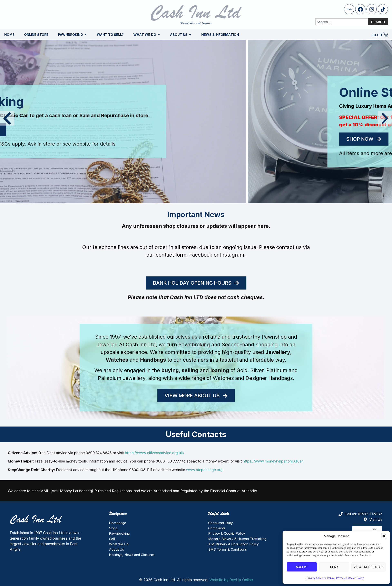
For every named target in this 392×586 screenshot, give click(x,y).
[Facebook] (360, 9)
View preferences (369, 567)
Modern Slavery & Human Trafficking (237, 539)
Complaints (216, 528)
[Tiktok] (383, 9)
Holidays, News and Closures (132, 555)
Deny (334, 567)
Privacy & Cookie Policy (320, 577)
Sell (112, 539)
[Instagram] (371, 9)
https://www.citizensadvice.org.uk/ (154, 453)
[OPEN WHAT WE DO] (158, 34)
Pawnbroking (119, 533)
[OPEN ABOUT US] (190, 34)
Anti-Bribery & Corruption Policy (233, 544)
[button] (384, 536)
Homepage (117, 523)
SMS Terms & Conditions (227, 549)
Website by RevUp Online (231, 580)
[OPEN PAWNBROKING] (85, 34)
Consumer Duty (220, 523)
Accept (302, 567)
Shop (113, 528)
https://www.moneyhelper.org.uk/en (273, 461)
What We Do (119, 544)
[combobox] (341, 21)
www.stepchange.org (204, 470)
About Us (116, 549)
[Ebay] (349, 9)
